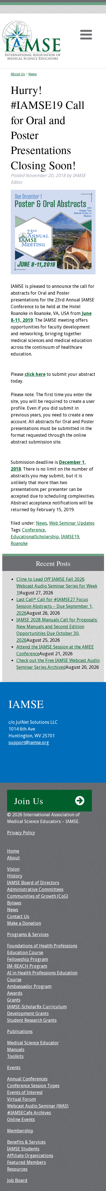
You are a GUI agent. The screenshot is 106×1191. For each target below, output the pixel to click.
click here (35, 374)
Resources (17, 1169)
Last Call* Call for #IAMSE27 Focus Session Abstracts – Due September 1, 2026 (54, 606)
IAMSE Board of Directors (33, 882)
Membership (20, 1130)
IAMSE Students (23, 1149)
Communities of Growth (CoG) (37, 896)
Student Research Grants (32, 1020)
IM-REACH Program (27, 966)
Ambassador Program (29, 986)
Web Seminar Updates (71, 523)
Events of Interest (25, 1092)
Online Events (21, 1119)
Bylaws (14, 903)
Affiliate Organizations (30, 1155)
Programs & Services (28, 934)
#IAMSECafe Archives (29, 1112)
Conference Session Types (33, 1085)
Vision (13, 869)
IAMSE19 (70, 536)
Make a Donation (24, 923)
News (33, 74)
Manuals (15, 1049)
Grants (13, 1000)
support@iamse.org (28, 742)
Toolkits (15, 1056)
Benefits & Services (26, 1142)
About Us (18, 74)
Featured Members (26, 1162)
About (13, 858)
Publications (20, 1031)
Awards (14, 993)
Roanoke (19, 543)
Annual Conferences (27, 1079)
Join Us (28, 801)
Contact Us (18, 916)
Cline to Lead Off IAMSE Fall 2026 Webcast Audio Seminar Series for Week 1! (56, 586)
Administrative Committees (35, 889)
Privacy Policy (21, 832)
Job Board (17, 1180)
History (14, 876)
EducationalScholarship (35, 536)
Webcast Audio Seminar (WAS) (37, 1106)
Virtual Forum (21, 1099)
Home (13, 851)
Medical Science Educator (33, 1043)
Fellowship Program (27, 959)
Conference (33, 530)
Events (13, 1067)
